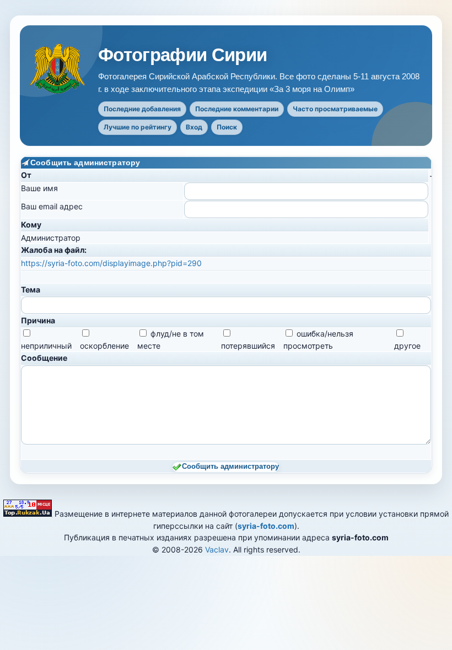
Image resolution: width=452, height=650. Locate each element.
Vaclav (217, 549)
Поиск (227, 127)
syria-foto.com (266, 525)
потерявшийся (248, 345)
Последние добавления (142, 109)
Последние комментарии (236, 109)
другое (407, 345)
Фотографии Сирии (182, 55)
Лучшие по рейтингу (137, 127)
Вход (194, 127)
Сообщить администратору (230, 466)
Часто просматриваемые (335, 109)
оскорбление (104, 345)
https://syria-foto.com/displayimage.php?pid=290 (111, 263)
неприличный (46, 345)
